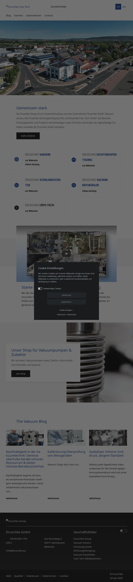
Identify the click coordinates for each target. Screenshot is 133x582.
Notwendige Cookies (52, 288)
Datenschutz (71, 314)
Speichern (66, 301)
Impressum (61, 314)
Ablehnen (66, 295)
